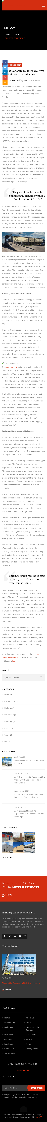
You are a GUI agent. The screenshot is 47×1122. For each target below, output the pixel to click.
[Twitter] (9, 936)
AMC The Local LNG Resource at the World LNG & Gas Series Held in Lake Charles (29, 780)
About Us (30, 1018)
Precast (27, 80)
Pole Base (8, 1035)
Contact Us (9, 1049)
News (17, 34)
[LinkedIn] (14, 936)
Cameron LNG (11, 367)
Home (8, 34)
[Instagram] (24, 936)
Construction (9, 701)
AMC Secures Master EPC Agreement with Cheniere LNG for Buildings (28, 814)
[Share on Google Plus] (5, 77)
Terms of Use (9, 1053)
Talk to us (7, 895)
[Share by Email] (5, 82)
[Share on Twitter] (5, 67)
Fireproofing (9, 715)
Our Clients (30, 1035)
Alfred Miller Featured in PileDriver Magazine (29, 761)
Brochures (8, 1044)
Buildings (20, 80)
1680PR (39, 1117)
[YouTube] (19, 936)
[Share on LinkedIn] (5, 72)
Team (6, 735)
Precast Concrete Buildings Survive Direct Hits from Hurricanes (29, 795)
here (14, 661)
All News (6, 989)
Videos (29, 1039)
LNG (6, 742)
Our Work (8, 1039)
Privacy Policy (32, 1049)
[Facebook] (4, 936)
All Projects (8, 857)
